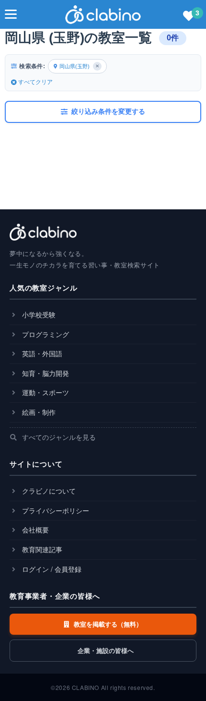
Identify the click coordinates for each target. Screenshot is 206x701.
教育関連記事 (41, 549)
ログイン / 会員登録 (50, 569)
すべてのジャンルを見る (58, 437)
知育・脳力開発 (44, 373)
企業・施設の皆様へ (105, 650)
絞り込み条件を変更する (108, 111)
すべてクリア (35, 82)
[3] (189, 16)
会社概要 (34, 529)
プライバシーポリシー (54, 510)
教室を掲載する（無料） (107, 623)
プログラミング (44, 334)
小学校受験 (38, 314)
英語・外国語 (41, 353)
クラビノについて (48, 491)
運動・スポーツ (44, 392)
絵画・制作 (38, 412)
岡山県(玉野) (79, 66)
